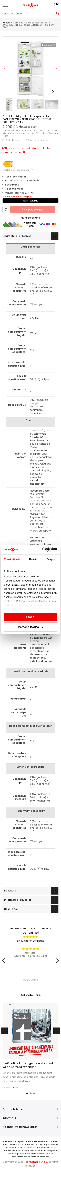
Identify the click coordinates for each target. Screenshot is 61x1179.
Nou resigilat (30, 200)
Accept (31, 617)
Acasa (6, 22)
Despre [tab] (50, 559)
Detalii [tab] (33, 559)
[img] (30, 937)
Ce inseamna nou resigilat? (17, 196)
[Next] (55, 68)
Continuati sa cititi (15, 1087)
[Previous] (5, 68)
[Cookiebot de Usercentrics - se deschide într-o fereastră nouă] (43, 550)
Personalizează (28, 627)
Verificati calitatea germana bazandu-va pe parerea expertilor (29, 1065)
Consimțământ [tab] (12, 559)
